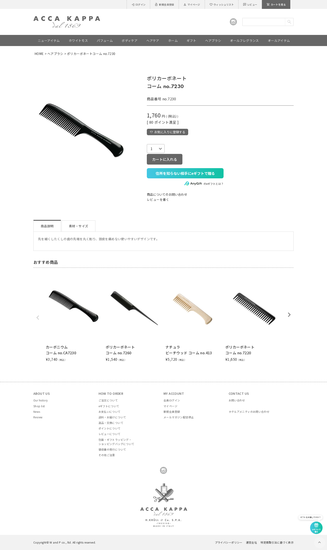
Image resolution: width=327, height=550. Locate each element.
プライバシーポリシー (228, 542)
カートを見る (276, 4)
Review (37, 417)
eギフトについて (109, 406)
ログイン (138, 4)
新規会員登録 (164, 4)
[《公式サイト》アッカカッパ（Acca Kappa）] (66, 18)
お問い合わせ (237, 400)
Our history (40, 400)
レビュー (250, 4)
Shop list (39, 406)
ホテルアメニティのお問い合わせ (249, 411)
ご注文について (108, 400)
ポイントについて (110, 428)
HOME (39, 53)
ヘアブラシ (55, 53)
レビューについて (110, 434)
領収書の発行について (112, 449)
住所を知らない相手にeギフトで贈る (185, 173)
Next (289, 314)
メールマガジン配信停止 (179, 417)
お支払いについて (110, 411)
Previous (37, 317)
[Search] (289, 22)
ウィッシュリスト (221, 4)
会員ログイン (172, 400)
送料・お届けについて (112, 417)
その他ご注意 (107, 455)
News (36, 411)
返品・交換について (111, 423)
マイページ (191, 4)
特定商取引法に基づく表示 (277, 542)
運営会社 (251, 542)
